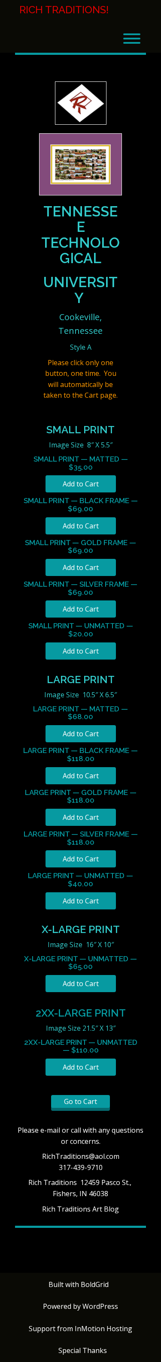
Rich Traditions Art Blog (80, 1209)
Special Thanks (82, 1350)
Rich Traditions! (64, 9)
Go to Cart (80, 1101)
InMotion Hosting (103, 1328)
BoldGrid (95, 1284)
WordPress (100, 1306)
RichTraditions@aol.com (80, 1156)
